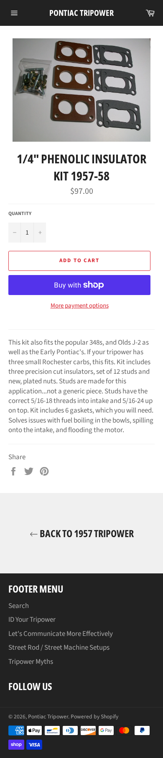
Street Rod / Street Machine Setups (59, 648)
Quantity (19, 213)
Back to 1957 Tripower (86, 533)
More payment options (80, 306)
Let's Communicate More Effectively (60, 634)
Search (18, 606)
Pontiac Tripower (81, 12)
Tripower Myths (30, 662)
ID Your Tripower (32, 620)
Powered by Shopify (94, 716)
